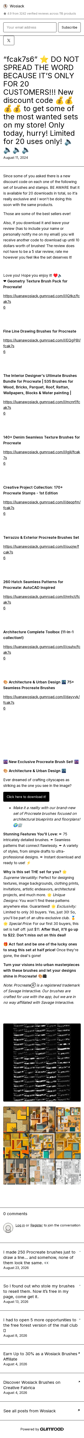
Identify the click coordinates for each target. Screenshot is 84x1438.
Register (36, 1225)
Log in (20, 1225)
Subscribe (69, 27)
